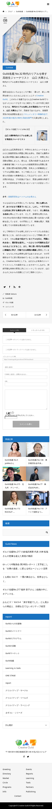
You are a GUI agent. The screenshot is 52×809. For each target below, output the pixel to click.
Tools (28, 782)
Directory (7, 773)
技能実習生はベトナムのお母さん (22, 196)
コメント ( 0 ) (14, 330)
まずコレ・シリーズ (13, 712)
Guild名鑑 (9, 67)
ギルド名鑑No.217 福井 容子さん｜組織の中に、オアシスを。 (26, 591)
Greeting (7, 769)
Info (4, 791)
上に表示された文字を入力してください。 (20, 415)
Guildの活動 (10, 646)
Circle (5, 782)
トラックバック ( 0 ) (37, 330)
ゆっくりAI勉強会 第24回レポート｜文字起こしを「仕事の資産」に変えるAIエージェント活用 (25, 566)
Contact (17, 796)
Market (6, 778)
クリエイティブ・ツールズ (16, 698)
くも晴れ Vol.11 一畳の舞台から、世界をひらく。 (25, 579)
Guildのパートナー (13, 631)
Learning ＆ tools (13, 668)
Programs (7, 787)
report (8, 683)
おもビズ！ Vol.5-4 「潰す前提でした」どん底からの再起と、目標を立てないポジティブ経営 (26, 604)
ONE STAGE (10, 675)
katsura (14, 294)
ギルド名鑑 (9, 302)
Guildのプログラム (13, 638)
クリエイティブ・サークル (16, 690)
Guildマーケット (12, 653)
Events (29, 769)
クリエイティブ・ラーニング (17, 705)
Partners (30, 787)
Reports (29, 773)
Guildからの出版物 (13, 623)
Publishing (31, 791)
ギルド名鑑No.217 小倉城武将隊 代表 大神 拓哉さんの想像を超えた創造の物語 (25, 553)
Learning (30, 778)
